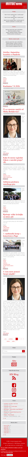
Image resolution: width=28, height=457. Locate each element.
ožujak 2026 (6, 432)
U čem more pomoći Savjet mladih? (11, 272)
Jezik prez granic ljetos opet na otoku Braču (14, 29)
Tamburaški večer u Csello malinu (10, 406)
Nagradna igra (6, 229)
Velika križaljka (6, 227)
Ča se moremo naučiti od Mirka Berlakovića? (13, 110)
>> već (4, 418)
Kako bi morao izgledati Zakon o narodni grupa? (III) (14, 15)
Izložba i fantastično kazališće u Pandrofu (14, 32)
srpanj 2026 (6, 427)
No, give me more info (8, 452)
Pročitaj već (5, 83)
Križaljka (5, 226)
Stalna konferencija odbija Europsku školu (14, 44)
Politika (4, 174)
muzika (4, 261)
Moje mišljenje (6, 153)
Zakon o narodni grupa (7, 177)
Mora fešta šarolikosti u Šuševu (14, 31)
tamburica (5, 263)
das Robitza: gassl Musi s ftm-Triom (11, 403)
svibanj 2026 (6, 429)
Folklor (4, 208)
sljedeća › (8, 341)
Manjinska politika (6, 176)
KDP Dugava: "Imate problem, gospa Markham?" (13, 409)
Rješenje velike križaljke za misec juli (13, 215)
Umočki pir (5, 209)
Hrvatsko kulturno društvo (8, 265)
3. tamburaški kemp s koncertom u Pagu (12, 234)
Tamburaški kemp (6, 264)
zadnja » (13, 341)
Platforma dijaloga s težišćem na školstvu (14, 43)
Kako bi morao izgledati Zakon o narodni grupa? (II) (14, 18)
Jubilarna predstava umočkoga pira (14, 33)
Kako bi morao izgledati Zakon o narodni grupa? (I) (14, 20)
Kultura (4, 81)
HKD (4, 267)
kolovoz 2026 (6, 425)
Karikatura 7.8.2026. (11, 86)
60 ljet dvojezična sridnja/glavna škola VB (14, 46)
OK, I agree (3, 455)
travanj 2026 (6, 431)
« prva (5, 339)
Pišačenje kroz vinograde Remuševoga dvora (12, 412)
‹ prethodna (10, 339)
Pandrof (4, 80)
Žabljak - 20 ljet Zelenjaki (9, 414)
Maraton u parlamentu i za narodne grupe (14, 21)
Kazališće (5, 78)
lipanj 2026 (6, 428)
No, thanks (9, 455)
